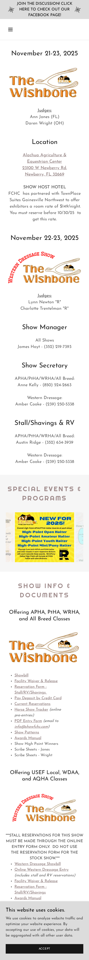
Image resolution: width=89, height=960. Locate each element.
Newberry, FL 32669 (44, 174)
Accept (45, 948)
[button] (14, 29)
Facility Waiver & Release (36, 881)
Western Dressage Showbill (37, 864)
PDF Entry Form (28, 721)
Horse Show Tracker (31, 710)
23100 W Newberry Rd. (44, 168)
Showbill (21, 675)
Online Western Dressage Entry (41, 870)
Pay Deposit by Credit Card (37, 698)
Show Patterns (26, 732)
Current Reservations (32, 704)
